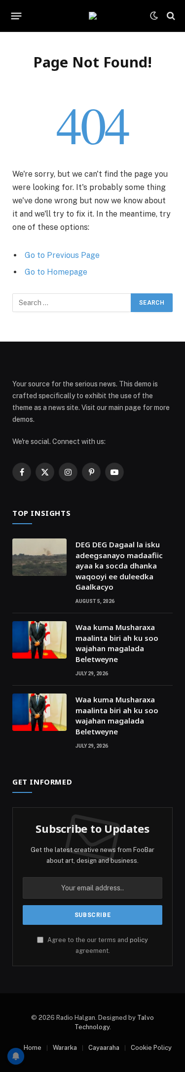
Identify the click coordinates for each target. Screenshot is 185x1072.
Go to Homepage (56, 272)
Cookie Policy (151, 1047)
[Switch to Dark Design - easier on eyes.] (154, 15)
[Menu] (16, 16)
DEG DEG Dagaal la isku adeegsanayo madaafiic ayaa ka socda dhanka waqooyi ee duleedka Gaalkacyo (119, 565)
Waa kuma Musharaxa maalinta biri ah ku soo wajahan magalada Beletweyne (116, 642)
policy (139, 940)
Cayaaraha (103, 1047)
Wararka (65, 1047)
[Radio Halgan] (93, 16)
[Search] (170, 16)
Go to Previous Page (62, 255)
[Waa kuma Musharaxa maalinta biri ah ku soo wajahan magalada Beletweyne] (39, 640)
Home (32, 1047)
